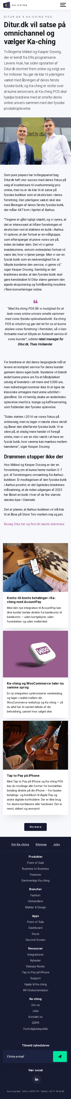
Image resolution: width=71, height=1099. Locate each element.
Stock (35, 934)
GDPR (35, 1023)
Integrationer (35, 954)
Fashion (35, 895)
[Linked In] (36, 1079)
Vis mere (35, 826)
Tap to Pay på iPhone (23, 776)
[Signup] (60, 1056)
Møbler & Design (35, 907)
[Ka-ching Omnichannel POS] (15, 5)
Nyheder (35, 960)
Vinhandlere (35, 901)
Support (35, 978)
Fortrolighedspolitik (35, 1029)
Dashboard (35, 928)
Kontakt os (36, 1017)
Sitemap (41, 844)
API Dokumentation (35, 990)
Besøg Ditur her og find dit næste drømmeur (34, 524)
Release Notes (35, 966)
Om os (35, 1005)
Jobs (56, 844)
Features (35, 874)
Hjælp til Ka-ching (35, 984)
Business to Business (35, 868)
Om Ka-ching (20, 844)
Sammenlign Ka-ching (35, 880)
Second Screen (35, 940)
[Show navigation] (63, 5)
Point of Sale (35, 863)
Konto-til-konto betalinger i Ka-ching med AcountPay (31, 600)
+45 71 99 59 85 (56, 1091)
